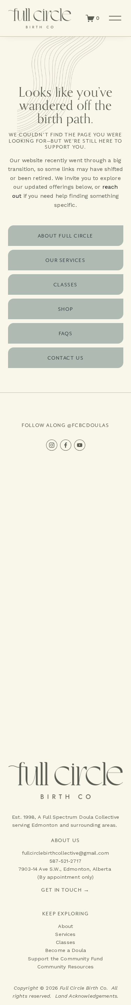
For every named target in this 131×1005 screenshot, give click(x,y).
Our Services (65, 260)
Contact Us (66, 358)
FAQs (65, 333)
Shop (65, 309)
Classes (65, 285)
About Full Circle (65, 236)
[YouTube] (79, 445)
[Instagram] (51, 445)
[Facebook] (65, 445)
